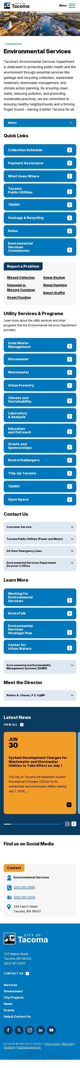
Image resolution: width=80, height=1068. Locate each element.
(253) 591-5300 (24, 897)
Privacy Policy (52, 1043)
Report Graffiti (54, 293)
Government (13, 991)
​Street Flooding (19, 297)
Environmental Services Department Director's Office (31, 564)
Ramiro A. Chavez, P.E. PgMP (26, 695)
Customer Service (19, 526)
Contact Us (13, 973)
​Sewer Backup (54, 277)
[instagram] (29, 1030)
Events (9, 1010)
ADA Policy (68, 1043)
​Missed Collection (21, 277)
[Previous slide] (67, 824)
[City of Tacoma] (16, 5)
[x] (19, 1030)
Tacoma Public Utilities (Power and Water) (35, 538)
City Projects (14, 997)
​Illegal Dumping (55, 285)
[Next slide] (73, 824)
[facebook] (8, 1030)
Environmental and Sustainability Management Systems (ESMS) (29, 667)
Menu (12, 122)
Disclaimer (9, 1047)
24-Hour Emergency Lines (24, 550)
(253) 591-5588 (24, 887)
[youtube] (51, 1030)
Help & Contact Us (17, 1016)
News (8, 1004)
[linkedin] (40, 1030)
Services (10, 985)
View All (11, 724)
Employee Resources (29, 1047)
